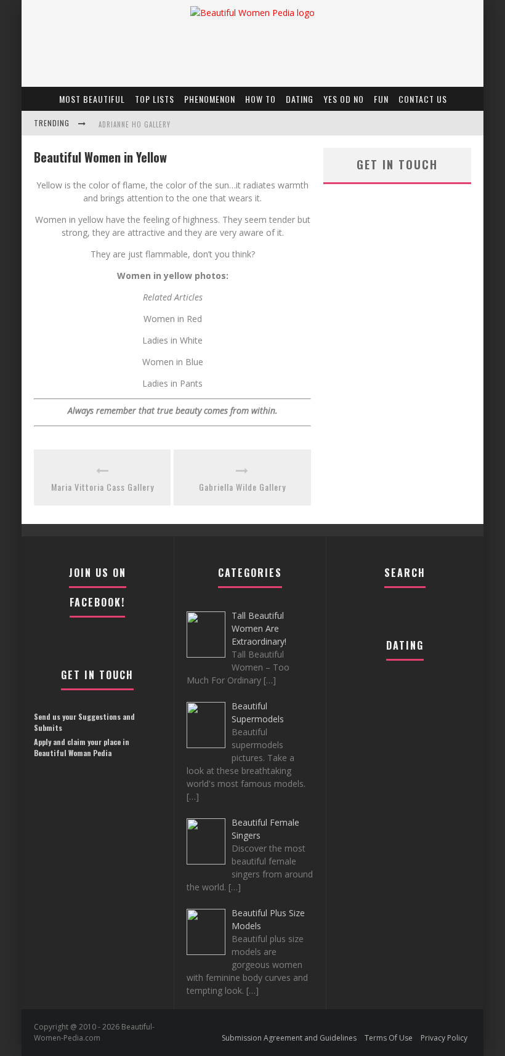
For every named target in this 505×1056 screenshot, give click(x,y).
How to (260, 98)
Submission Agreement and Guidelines (289, 1038)
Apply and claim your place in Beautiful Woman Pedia (81, 747)
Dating (299, 98)
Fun (381, 98)
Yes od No (343, 98)
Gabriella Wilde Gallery (242, 486)
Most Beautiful (92, 98)
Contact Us (422, 98)
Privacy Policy (444, 1038)
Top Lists (154, 98)
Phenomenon (209, 98)
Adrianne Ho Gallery (135, 124)
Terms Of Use (389, 1038)
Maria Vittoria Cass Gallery (102, 486)
